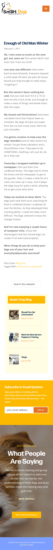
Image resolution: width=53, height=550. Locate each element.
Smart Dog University (22, 542)
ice (27, 266)
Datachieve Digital (26, 545)
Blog (18, 263)
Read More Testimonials (26, 515)
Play (23, 263)
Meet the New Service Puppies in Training (31, 336)
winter (39, 266)
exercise (21, 266)
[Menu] (46, 9)
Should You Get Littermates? (28, 313)
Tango (24, 357)
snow (32, 266)
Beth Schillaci (26, 498)
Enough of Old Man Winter (26, 43)
